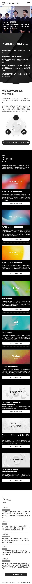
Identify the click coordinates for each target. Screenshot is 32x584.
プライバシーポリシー (6, 582)
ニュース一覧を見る (16, 574)
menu (28, 3)
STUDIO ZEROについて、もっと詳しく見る (16, 142)
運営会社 (13, 582)
